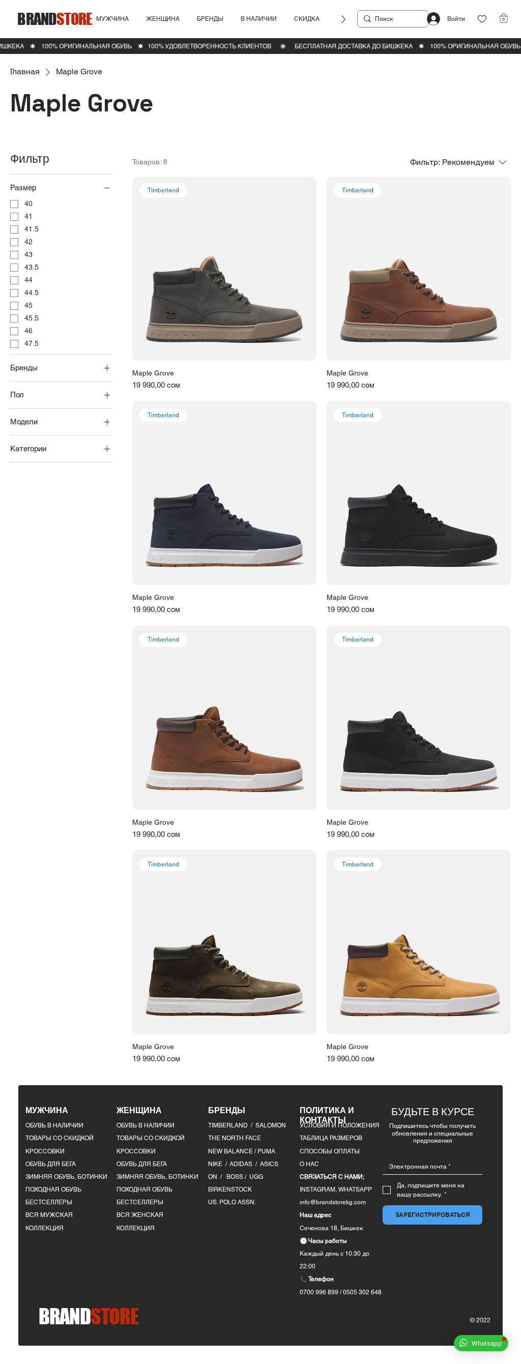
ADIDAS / (244, 1164)
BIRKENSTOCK (230, 1189)
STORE (88, 1316)
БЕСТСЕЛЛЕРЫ (48, 1202)
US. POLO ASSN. (232, 1202)
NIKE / (218, 1164)
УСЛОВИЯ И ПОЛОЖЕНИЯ (340, 1125)
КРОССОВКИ (45, 1151)
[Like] (482, 19)
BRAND (54, 18)
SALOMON (270, 1125)
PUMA (266, 1151)
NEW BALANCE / (232, 1151)
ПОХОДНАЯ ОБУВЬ (53, 1189)
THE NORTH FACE (234, 1138)
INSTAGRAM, (319, 1189)
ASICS (269, 1164)
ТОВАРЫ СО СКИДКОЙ (59, 1138)
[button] (112, 19)
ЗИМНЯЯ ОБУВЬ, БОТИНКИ (66, 1176)
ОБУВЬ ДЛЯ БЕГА (50, 1164)
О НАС (309, 1164)
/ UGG (254, 1176)
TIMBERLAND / (231, 1125)
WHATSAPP (355, 1189)
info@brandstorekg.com (333, 1202)
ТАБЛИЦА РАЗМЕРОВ (331, 1138)
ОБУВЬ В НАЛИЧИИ (54, 1125)
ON (212, 1176)
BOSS (235, 1176)
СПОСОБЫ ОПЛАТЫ (330, 1151)
